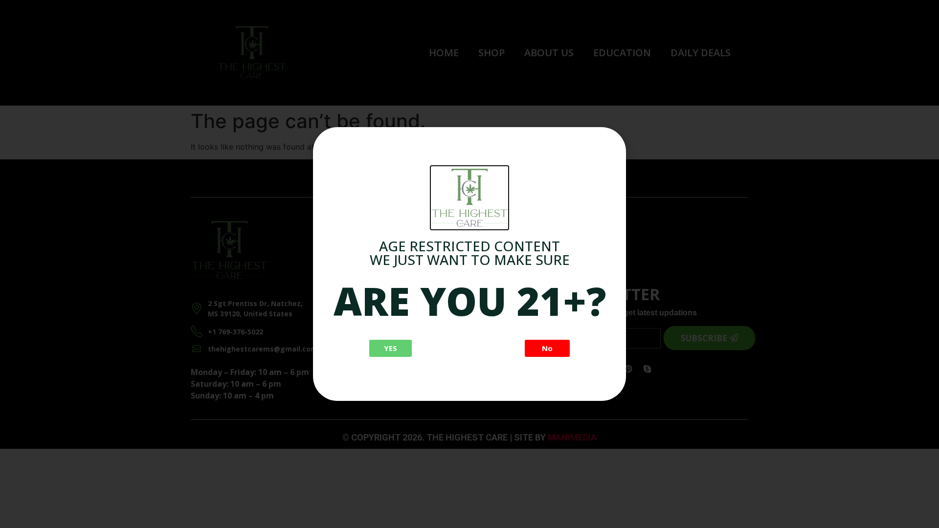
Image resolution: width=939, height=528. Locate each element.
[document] (469, 264)
